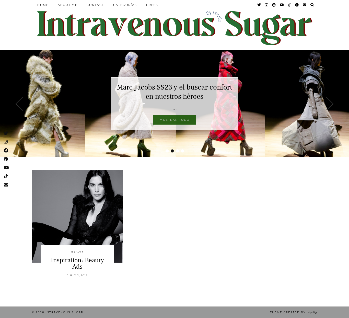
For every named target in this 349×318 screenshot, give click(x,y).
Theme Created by (293, 312)
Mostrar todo (175, 120)
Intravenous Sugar (64, 312)
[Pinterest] (274, 5)
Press (152, 5)
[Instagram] (267, 5)
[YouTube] (282, 5)
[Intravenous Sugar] (174, 27)
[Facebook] (297, 5)
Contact (95, 5)
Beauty (77, 251)
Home (43, 5)
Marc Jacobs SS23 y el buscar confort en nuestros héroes (174, 92)
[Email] (305, 5)
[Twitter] (259, 5)
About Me (67, 5)
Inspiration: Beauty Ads (77, 263)
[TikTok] (290, 5)
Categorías (125, 5)
